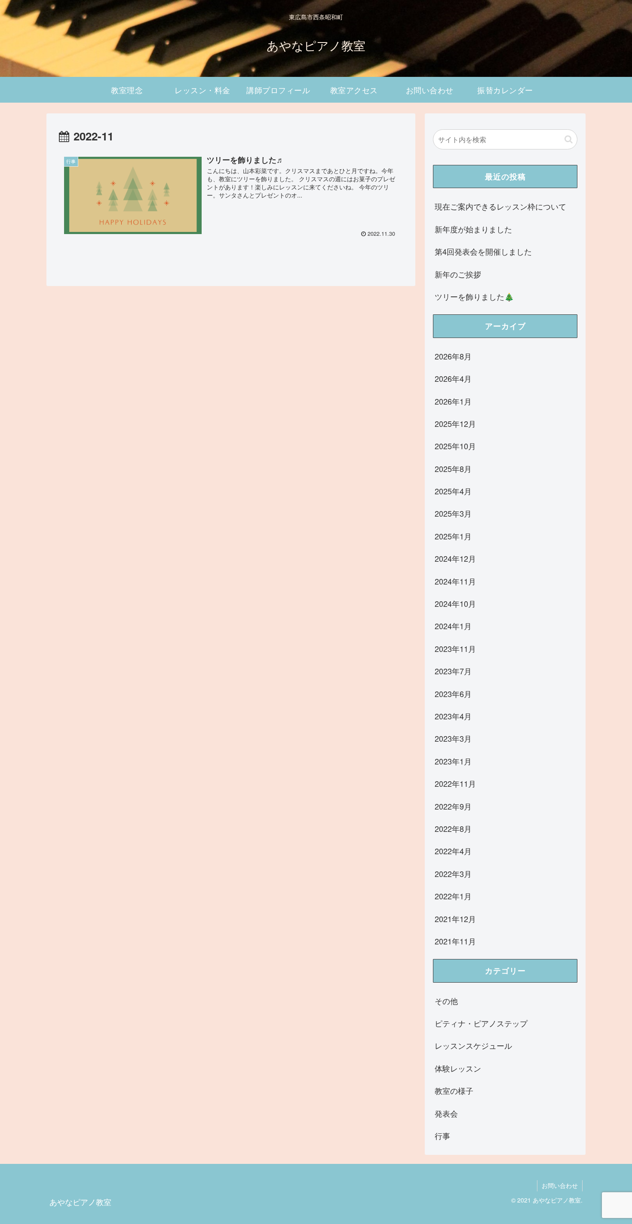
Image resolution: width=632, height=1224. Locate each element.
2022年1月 (453, 895)
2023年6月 (453, 693)
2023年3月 (453, 738)
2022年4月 (453, 850)
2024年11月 (455, 581)
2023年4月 (453, 716)
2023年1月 (453, 761)
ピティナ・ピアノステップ (481, 1023)
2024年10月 (455, 603)
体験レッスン (458, 1068)
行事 (442, 1135)
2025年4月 (453, 490)
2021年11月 (455, 941)
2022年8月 (453, 828)
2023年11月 (455, 648)
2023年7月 (453, 670)
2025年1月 (453, 536)
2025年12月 (455, 423)
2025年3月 (453, 513)
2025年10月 (455, 445)
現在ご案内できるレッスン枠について (500, 206)
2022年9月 (453, 806)
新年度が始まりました (473, 228)
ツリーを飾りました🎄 (474, 296)
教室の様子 (454, 1090)
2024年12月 (455, 558)
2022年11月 (455, 783)
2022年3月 (453, 873)
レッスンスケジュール (473, 1045)
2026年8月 (453, 356)
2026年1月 (453, 401)
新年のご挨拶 (458, 274)
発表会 (446, 1113)
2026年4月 (453, 378)
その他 (446, 1000)
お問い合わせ (560, 1185)
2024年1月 (453, 625)
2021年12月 (455, 918)
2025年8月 (453, 468)
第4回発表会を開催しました (483, 251)
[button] (568, 139)
